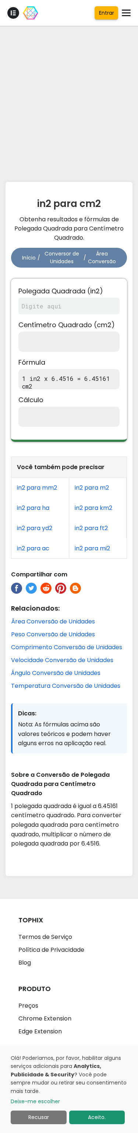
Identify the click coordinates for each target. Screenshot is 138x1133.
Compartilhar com (39, 574)
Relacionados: (35, 608)
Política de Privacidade (51, 950)
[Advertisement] (69, 102)
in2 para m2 (92, 487)
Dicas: (27, 713)
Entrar (106, 13)
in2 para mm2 (37, 487)
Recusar (38, 1117)
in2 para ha (33, 508)
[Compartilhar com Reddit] (46, 588)
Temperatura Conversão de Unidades (65, 686)
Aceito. (97, 1117)
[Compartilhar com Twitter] (31, 588)
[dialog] (69, 1089)
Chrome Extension (44, 1018)
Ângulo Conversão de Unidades (55, 673)
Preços (28, 1005)
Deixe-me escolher (35, 1101)
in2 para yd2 (34, 528)
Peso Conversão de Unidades (53, 634)
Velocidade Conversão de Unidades (62, 660)
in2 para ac (33, 548)
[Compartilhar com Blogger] (75, 588)
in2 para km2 (93, 508)
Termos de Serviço (45, 937)
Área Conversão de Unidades (53, 621)
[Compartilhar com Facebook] (16, 588)
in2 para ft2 (91, 528)
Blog (24, 962)
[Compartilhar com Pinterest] (60, 588)
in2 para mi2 (92, 548)
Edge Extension (40, 1031)
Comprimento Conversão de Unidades (66, 647)
